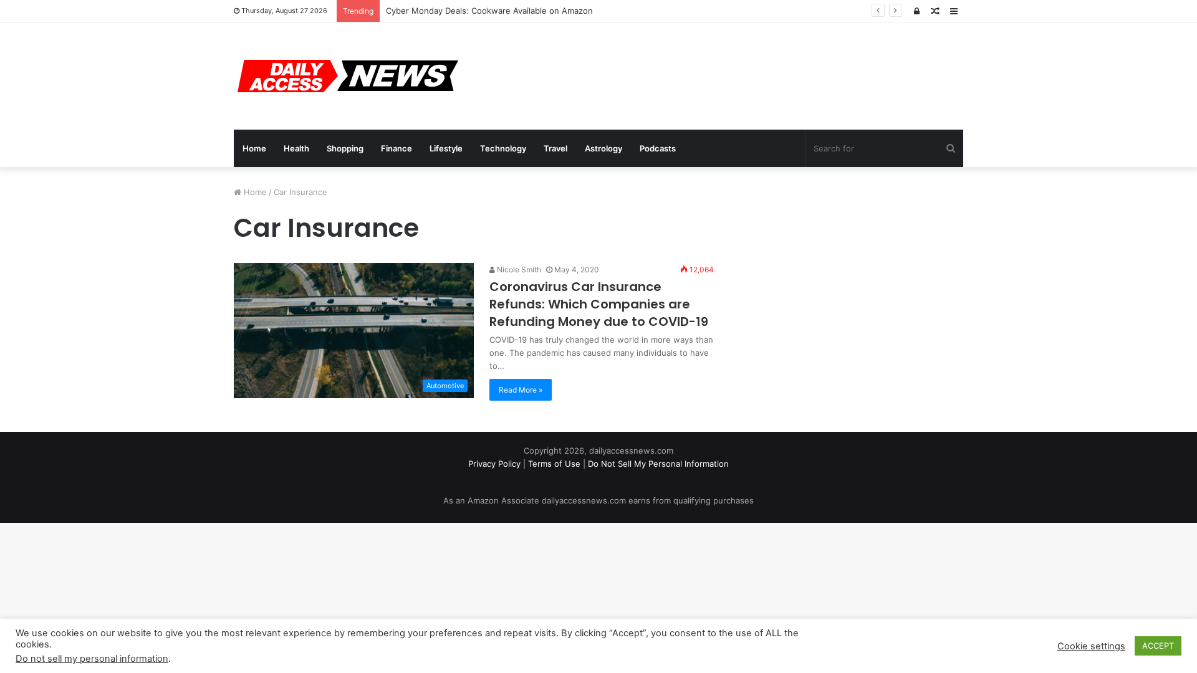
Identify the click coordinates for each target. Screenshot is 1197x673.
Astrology (603, 148)
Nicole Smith (518, 269)
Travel (555, 148)
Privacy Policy (494, 464)
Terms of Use (554, 464)
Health (296, 148)
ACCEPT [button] (1158, 646)
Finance (396, 148)
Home (254, 148)
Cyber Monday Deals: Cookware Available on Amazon (489, 11)
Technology (503, 148)
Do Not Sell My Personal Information (658, 464)
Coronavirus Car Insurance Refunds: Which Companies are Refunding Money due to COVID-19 (598, 304)
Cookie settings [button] (1091, 646)
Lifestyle (446, 148)
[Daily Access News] (346, 76)
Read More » (520, 389)
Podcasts (658, 148)
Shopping (345, 148)
